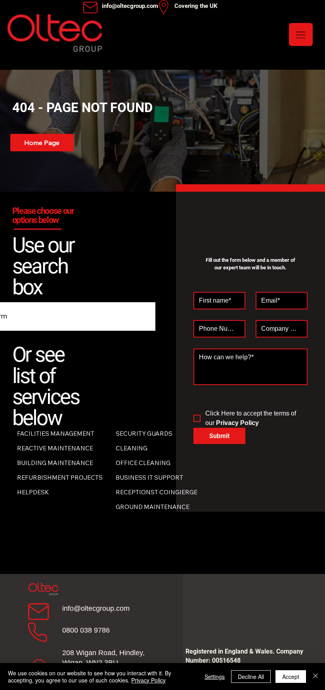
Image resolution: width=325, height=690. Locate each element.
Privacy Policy (148, 680)
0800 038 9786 (86, 630)
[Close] (315, 676)
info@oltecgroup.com (96, 608)
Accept (290, 676)
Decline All (251, 676)
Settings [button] (215, 676)
